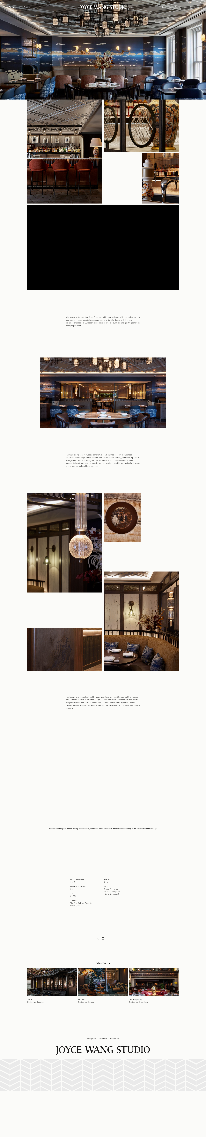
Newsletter (114, 1038)
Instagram (91, 1038)
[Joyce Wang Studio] (103, 7)
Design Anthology (111, 889)
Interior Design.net (111, 894)
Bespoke (27, 7)
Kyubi (106, 882)
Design (12, 7)
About (163, 7)
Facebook (103, 1038)
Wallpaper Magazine (112, 892)
